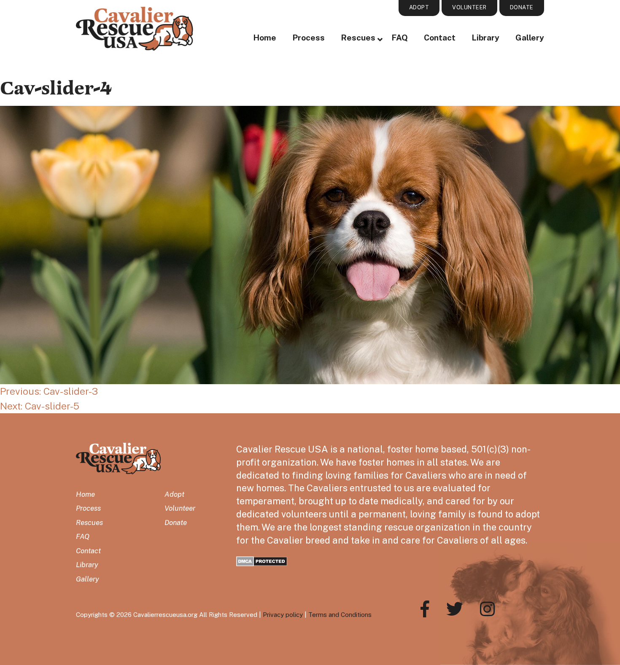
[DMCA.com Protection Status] (261, 560)
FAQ (399, 37)
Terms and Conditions (340, 614)
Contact (440, 37)
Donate (175, 522)
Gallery (529, 37)
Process (308, 37)
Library (485, 37)
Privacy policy (283, 614)
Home (264, 37)
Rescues (358, 37)
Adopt (174, 494)
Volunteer (179, 508)
